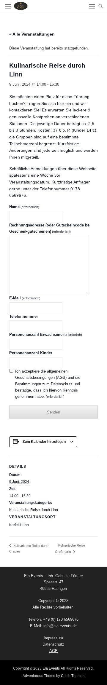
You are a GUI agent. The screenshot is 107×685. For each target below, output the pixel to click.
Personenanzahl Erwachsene (45, 334)
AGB (53, 651)
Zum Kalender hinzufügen (44, 442)
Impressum (53, 638)
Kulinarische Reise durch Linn (33, 510)
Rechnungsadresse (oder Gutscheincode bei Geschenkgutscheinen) (50, 228)
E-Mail (24, 298)
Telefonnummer (23, 316)
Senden (53, 412)
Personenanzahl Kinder (30, 353)
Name (24, 207)
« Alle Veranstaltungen (32, 34)
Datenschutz (53, 644)
